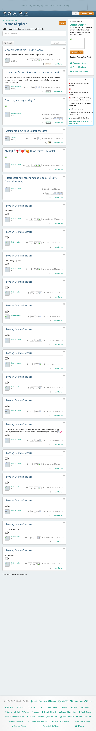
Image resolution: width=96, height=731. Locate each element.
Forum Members (79, 67)
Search (9, 43)
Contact (54, 701)
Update (36, 712)
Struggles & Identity (15, 721)
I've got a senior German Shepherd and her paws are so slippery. (29, 55)
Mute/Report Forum (80, 71)
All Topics (80, 726)
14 (38, 440)
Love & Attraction (84, 717)
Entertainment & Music (15, 717)
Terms (89, 701)
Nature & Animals (83, 721)
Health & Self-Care (51, 726)
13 (47, 114)
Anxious (65, 707)
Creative (33, 707)
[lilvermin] (7, 138)
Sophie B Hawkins (12, 530)
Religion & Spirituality (62, 721)
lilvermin (13, 137)
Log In (75, 13)
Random (53, 707)
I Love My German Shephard (18, 205)
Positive (10, 707)
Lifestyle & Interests (36, 717)
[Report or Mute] (64, 48)
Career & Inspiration (68, 712)
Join (62, 23)
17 (36, 538)
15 (38, 411)
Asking (26, 712)
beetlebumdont (16, 86)
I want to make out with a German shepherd (26, 130)
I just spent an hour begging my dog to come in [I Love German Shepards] (31, 179)
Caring (9, 712)
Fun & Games (85, 712)
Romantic (87, 707)
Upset (75, 707)
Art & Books (52, 717)
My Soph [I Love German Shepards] (30, 151)
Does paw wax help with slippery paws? (24, 49)
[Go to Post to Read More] (34, 107)
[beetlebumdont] (7, 87)
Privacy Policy (77, 701)
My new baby (10, 556)
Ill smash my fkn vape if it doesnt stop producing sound (32, 72)
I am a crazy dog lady (13, 262)
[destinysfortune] (7, 165)
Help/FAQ (64, 701)
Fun (43, 707)
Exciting (21, 707)
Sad (18, 712)
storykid (13, 59)
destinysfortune (16, 164)
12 (34, 165)
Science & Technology (38, 721)
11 (37, 219)
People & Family (7, 20)
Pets (15, 20)
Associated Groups (80, 63)
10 (47, 138)
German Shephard (14, 24)
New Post (78, 52)
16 (36, 564)
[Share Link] (43, 64)
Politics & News (68, 717)
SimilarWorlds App (40, 701)
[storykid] (7, 60)
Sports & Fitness (19, 726)
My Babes (9, 212)
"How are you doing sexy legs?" (20, 100)
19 (47, 269)
